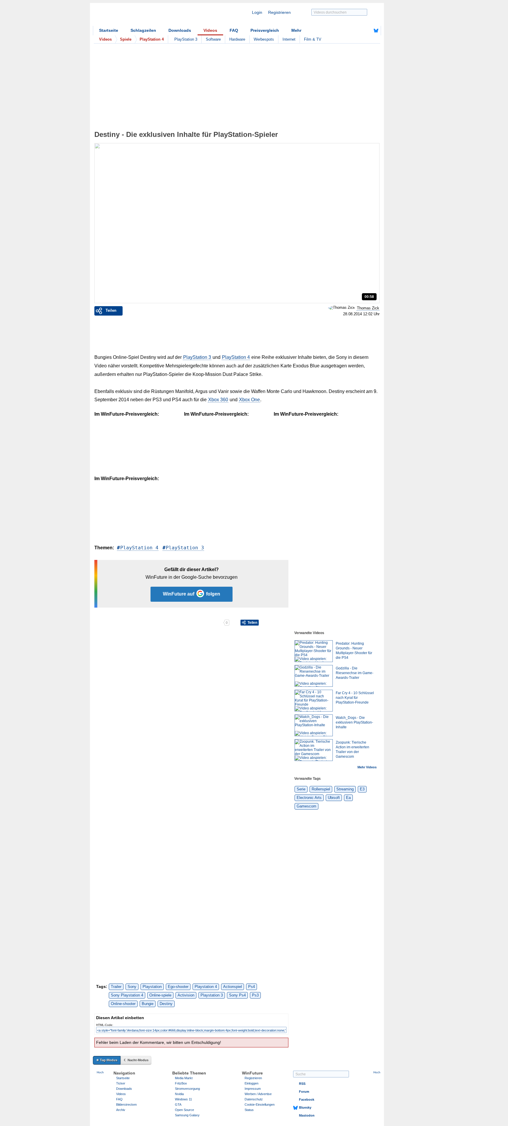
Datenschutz (254, 1099)
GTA (178, 1104)
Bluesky (305, 1107)
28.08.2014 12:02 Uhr (361, 314)
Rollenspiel (321, 789)
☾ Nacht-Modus (136, 1060)
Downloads (179, 30)
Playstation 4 (206, 986)
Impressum (253, 1088)
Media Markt (184, 1078)
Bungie (147, 1003)
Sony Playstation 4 (127, 995)
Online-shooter (123, 1003)
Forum (304, 1091)
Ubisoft (334, 797)
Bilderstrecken (126, 1104)
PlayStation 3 (185, 39)
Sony (132, 986)
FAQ (234, 30)
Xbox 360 (218, 399)
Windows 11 (183, 1099)
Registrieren (279, 12)
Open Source (184, 1110)
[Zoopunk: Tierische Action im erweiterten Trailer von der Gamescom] (313, 750)
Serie (301, 789)
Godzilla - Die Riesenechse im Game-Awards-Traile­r (354, 673)
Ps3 (255, 995)
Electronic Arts (309, 797)
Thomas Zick (368, 308)
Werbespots (264, 39)
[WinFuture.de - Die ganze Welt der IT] (143, 16)
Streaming (345, 789)
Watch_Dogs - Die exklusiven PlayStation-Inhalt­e (354, 722)
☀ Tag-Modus (106, 1060)
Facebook (306, 1099)
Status (249, 1110)
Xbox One (249, 399)
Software (213, 39)
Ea (348, 797)
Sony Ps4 (237, 995)
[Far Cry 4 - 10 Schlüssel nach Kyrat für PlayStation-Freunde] (313, 700)
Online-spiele (160, 995)
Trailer (116, 986)
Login (257, 12)
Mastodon (307, 1115)
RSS (302, 1083)
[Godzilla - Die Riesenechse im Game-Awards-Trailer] (313, 675)
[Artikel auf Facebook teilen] (114, 623)
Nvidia (179, 1094)
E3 (362, 789)
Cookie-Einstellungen (260, 1104)
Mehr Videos (367, 767)
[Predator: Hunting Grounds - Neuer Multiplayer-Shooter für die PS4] (313, 651)
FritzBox (181, 1083)
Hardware (237, 39)
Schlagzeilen (143, 30)
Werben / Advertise (258, 1094)
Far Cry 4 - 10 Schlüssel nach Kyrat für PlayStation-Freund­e (355, 697)
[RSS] (358, 30)
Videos (210, 30)
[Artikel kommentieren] (202, 623)
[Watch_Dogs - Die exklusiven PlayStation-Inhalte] (313, 725)
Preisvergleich (264, 30)
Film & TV (312, 39)
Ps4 (251, 986)
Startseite (108, 30)
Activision (186, 995)
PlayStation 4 (236, 357)
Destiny (166, 1003)
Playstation (152, 986)
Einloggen (251, 1083)
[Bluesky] (376, 30)
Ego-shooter (178, 986)
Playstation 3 (211, 995)
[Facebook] (367, 30)
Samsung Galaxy (187, 1115)
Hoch (100, 1072)
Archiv (120, 1110)
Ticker (120, 1083)
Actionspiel (232, 986)
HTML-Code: (104, 1024)
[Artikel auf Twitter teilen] (158, 623)
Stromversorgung (187, 1088)
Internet (289, 39)
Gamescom (306, 806)
